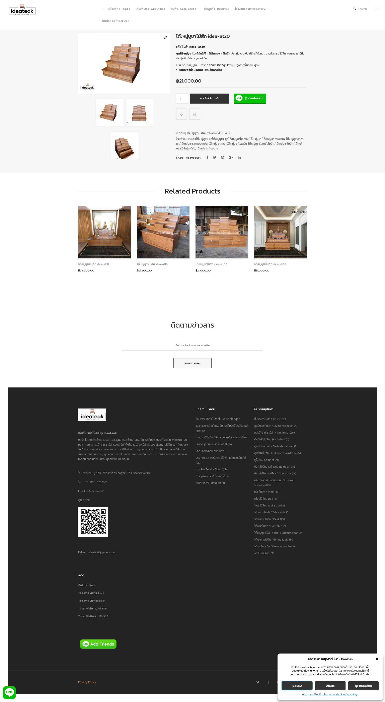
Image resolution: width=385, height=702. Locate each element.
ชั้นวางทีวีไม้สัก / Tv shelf (268, 419)
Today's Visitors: (89, 601)
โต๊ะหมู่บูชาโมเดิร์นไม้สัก (261, 144)
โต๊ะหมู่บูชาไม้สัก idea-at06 (270, 264)
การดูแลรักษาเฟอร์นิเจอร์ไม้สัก (213, 476)
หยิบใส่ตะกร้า (211, 98)
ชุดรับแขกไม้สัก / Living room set (273, 426)
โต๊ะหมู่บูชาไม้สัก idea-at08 (211, 264)
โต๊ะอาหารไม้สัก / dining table (271, 540)
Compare (195, 114)
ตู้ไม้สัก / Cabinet (264, 460)
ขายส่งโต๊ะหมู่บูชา (198, 139)
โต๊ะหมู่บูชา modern (273, 139)
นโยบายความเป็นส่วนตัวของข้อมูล (341, 694)
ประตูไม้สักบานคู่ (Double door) (272, 467)
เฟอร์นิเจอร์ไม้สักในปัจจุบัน (210, 483)
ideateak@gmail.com (101, 552)
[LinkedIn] (239, 157)
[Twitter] (214, 157)
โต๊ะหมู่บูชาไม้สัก (284, 144)
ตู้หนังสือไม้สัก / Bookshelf (269, 439)
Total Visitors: (88, 616)
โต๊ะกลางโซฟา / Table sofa (270, 512)
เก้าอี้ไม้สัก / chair (264, 492)
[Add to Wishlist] (181, 114)
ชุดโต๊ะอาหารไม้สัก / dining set (271, 433)
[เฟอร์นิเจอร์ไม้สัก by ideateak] (25, 9)
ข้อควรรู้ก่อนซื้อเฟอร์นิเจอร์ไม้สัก (214, 444)
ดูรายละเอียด (363, 685)
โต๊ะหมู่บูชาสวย (217, 144)
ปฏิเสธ (330, 685)
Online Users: (87, 585)
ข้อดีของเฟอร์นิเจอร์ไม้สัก (210, 451)
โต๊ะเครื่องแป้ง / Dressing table (272, 546)
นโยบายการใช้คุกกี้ (311, 694)
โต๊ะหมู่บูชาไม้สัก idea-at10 (93, 264)
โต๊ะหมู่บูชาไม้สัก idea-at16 (152, 264)
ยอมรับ (297, 685)
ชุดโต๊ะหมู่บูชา (216, 139)
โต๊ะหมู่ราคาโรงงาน (207, 148)
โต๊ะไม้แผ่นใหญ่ (262, 553)
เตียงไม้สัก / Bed (263, 499)
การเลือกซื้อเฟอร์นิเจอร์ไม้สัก (212, 469)
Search (362, 9)
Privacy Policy (87, 682)
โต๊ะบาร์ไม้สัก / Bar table (268, 526)
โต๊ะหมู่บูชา (255, 139)
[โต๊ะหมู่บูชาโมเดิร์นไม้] (109, 112)
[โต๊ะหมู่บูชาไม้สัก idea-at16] (163, 232)
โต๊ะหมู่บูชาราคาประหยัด (194, 144)
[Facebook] (207, 157)
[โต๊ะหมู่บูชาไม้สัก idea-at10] (104, 232)
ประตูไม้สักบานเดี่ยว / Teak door (272, 473)
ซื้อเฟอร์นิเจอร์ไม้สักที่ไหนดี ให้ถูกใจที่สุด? (218, 419)
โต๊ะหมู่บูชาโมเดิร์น (237, 144)
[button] (377, 659)
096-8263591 (98, 482)
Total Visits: (86, 608)
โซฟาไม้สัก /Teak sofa (267, 505)
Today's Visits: (88, 593)
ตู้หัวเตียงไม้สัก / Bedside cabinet (274, 446)
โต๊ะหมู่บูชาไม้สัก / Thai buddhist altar (209, 133)
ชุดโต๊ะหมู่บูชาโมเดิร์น (236, 139)
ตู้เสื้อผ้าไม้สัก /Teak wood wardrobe (275, 453)
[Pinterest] (222, 157)
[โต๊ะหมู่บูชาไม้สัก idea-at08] (222, 232)
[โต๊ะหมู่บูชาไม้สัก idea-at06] (280, 232)
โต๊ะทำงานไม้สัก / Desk (267, 519)
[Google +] (231, 157)
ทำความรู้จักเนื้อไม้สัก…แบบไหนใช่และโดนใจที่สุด (221, 437)
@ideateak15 (253, 98)
